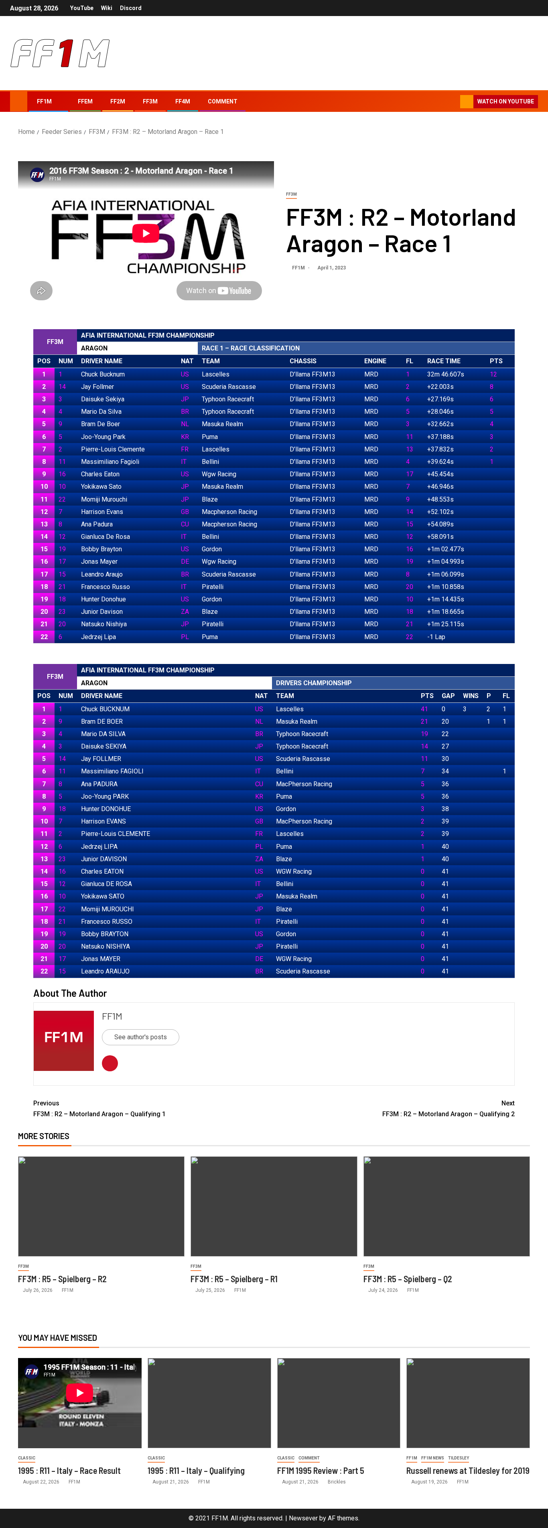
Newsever (303, 1518)
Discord (131, 8)
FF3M (150, 101)
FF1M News (432, 1458)
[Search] (453, 101)
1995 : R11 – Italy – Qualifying (196, 1470)
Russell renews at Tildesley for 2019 (468, 1470)
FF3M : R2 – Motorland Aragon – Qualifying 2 (448, 1108)
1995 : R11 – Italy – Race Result (69, 1470)
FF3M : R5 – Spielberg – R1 (234, 1278)
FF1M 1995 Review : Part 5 (320, 1470)
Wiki (106, 8)
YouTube (81, 8)
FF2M (117, 101)
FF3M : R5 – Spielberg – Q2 (407, 1278)
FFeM (85, 101)
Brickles (337, 1482)
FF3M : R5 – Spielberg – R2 (62, 1278)
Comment (222, 101)
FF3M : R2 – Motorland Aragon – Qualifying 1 (99, 1108)
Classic (26, 1458)
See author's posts (140, 1037)
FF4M (182, 101)
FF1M (44, 101)
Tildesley (458, 1458)
